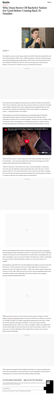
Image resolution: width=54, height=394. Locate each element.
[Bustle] (6, 2)
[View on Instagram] (27, 230)
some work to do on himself (43, 250)
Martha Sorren (6, 50)
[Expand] (47, 381)
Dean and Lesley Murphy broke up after (19, 60)
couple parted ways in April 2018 (32, 107)
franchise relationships (11, 318)
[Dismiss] (52, 381)
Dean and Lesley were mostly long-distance (30, 115)
